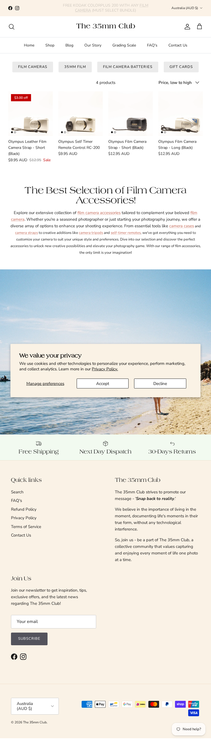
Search (17, 492)
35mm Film (75, 66)
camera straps (26, 232)
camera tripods (91, 232)
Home (29, 45)
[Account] (186, 26)
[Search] (11, 26)
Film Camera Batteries (127, 66)
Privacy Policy (24, 518)
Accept (102, 383)
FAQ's (152, 45)
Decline (160, 383)
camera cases (181, 226)
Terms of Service (26, 526)
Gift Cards (181, 66)
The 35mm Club (35, 722)
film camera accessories (99, 212)
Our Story (92, 45)
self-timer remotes (126, 232)
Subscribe (29, 638)
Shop (49, 45)
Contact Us (177, 45)
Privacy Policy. (105, 368)
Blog (69, 45)
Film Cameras (32, 66)
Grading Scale (124, 45)
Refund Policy (24, 509)
